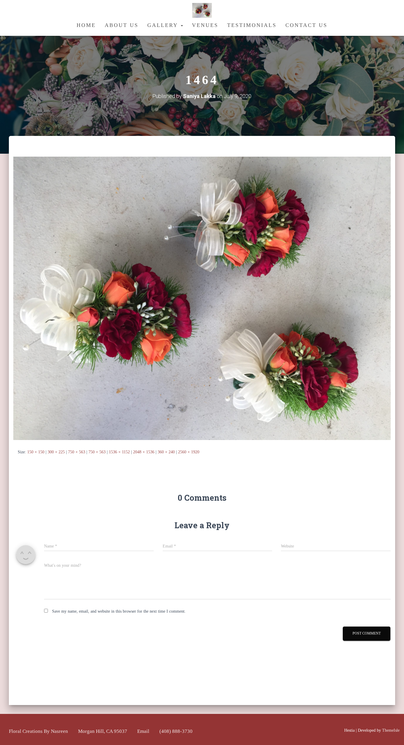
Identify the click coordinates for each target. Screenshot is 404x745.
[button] (181, 25)
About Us (121, 25)
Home (86, 25)
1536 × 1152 (119, 452)
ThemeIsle (391, 730)
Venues (205, 25)
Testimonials (252, 25)
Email (143, 731)
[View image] (202, 298)
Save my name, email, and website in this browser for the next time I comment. (119, 611)
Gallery (163, 25)
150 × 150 (35, 452)
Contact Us (306, 25)
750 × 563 (76, 452)
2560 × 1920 (188, 452)
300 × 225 (56, 452)
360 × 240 (166, 452)
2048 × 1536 (143, 452)
